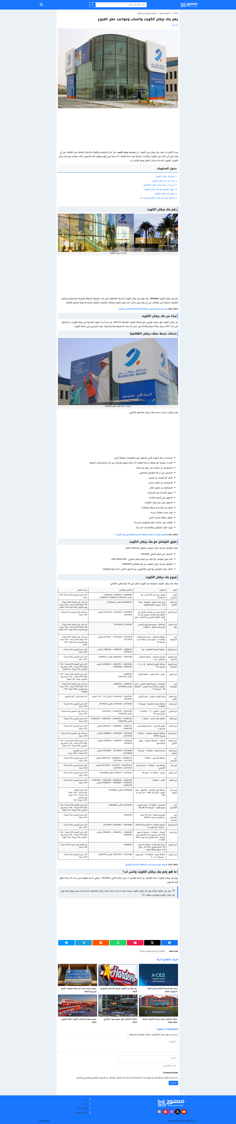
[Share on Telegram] (83, 942)
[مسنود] (171, 1103)
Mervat (175, 25)
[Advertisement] (118, 130)
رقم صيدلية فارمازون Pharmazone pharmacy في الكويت (142, 309)
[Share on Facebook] (169, 942)
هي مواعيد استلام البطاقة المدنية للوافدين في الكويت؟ (140, 534)
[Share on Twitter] (152, 942)
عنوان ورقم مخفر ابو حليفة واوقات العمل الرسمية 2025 (78, 990)
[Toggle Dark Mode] (41, 4)
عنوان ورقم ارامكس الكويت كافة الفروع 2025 (78, 1020)
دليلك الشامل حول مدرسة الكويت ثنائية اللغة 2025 (160, 1020)
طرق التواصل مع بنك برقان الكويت (160, 189)
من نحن (86, 1099)
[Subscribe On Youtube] (184, 1111)
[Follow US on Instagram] (171, 1111)
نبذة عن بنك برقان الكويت (164, 181)
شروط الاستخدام (82, 1108)
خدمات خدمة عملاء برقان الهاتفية (160, 185)
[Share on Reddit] (100, 942)
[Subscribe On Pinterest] (165, 1111)
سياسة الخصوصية (82, 1112)
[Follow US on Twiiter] (177, 1111)
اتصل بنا (85, 1104)
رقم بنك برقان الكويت (166, 176)
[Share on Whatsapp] (118, 942)
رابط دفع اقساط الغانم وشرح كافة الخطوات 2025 (162, 990)
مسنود (194, 1121)
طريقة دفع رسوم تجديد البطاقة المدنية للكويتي (146, 864)
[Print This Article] (66, 942)
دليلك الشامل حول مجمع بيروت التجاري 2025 (120, 1020)
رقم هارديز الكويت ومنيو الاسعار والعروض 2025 (118, 990)
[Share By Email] (135, 942)
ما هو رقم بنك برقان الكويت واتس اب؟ (158, 198)
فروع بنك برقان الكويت (165, 193)
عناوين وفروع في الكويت (146, 13)
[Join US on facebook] (159, 1111)
